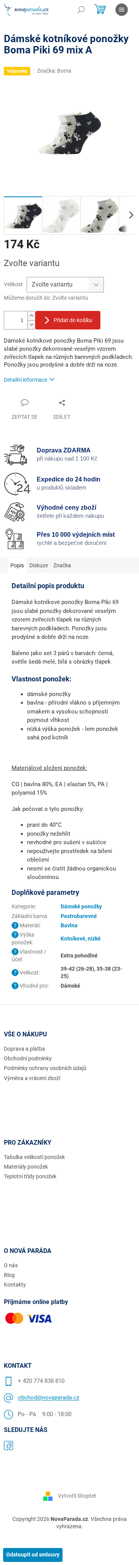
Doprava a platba (24, 1049)
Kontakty (15, 1285)
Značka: (54, 71)
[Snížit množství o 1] (31, 324)
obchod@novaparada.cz (48, 1397)
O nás (11, 1265)
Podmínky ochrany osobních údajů (45, 1068)
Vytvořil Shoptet (77, 1495)
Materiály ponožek (26, 1167)
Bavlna (69, 925)
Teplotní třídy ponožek (30, 1176)
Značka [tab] (62, 565)
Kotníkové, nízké (81, 938)
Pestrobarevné (79, 916)
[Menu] (121, 9)
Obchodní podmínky (28, 1058)
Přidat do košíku (73, 320)
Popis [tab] (17, 565)
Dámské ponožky (81, 906)
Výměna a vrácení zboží (32, 1078)
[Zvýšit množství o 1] (31, 315)
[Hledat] (81, 9)
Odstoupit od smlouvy (32, 1554)
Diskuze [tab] (38, 565)
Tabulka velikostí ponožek (34, 1157)
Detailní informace (25, 380)
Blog (9, 1275)
